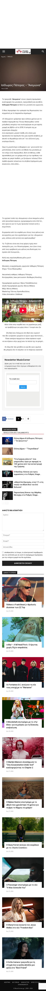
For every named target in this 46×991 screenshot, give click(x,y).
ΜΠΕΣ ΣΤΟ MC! (35, 982)
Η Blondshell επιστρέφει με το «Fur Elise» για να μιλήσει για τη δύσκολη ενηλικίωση (22, 725)
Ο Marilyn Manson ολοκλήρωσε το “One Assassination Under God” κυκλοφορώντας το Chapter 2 (21, 765)
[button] (3, 51)
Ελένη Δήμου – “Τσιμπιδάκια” (26, 449)
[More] (28, 419)
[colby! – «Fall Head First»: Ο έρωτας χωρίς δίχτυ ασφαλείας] (23, 632)
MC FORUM (15, 982)
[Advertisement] (23, 24)
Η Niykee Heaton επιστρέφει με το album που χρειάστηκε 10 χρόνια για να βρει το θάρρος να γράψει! (22, 805)
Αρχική (3, 57)
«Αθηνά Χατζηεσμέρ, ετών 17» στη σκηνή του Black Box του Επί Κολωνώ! (28, 484)
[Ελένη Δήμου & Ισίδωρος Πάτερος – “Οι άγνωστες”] (7, 441)
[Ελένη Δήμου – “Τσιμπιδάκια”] (7, 451)
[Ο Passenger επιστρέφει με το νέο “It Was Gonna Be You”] (23, 872)
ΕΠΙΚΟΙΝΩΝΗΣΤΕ (23, 984)
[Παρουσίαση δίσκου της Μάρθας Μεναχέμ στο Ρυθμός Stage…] (7, 495)
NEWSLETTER (25, 982)
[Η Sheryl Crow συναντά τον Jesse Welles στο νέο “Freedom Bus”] (23, 912)
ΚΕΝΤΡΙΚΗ (7, 982)
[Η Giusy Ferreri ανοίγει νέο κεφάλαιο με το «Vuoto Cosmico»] (23, 832)
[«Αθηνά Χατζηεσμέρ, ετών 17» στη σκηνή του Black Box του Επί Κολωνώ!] (7, 484)
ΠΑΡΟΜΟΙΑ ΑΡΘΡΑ (9, 430)
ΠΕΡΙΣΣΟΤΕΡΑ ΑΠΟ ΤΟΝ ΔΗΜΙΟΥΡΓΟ (16, 433)
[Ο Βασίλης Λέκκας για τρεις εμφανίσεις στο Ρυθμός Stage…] (7, 474)
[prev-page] (3, 503)
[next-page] (7, 503)
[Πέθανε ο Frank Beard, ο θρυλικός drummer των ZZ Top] (23, 592)
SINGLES (10, 57)
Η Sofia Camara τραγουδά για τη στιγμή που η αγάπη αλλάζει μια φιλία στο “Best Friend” (20, 965)
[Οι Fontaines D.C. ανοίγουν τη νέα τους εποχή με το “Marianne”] (23, 672)
